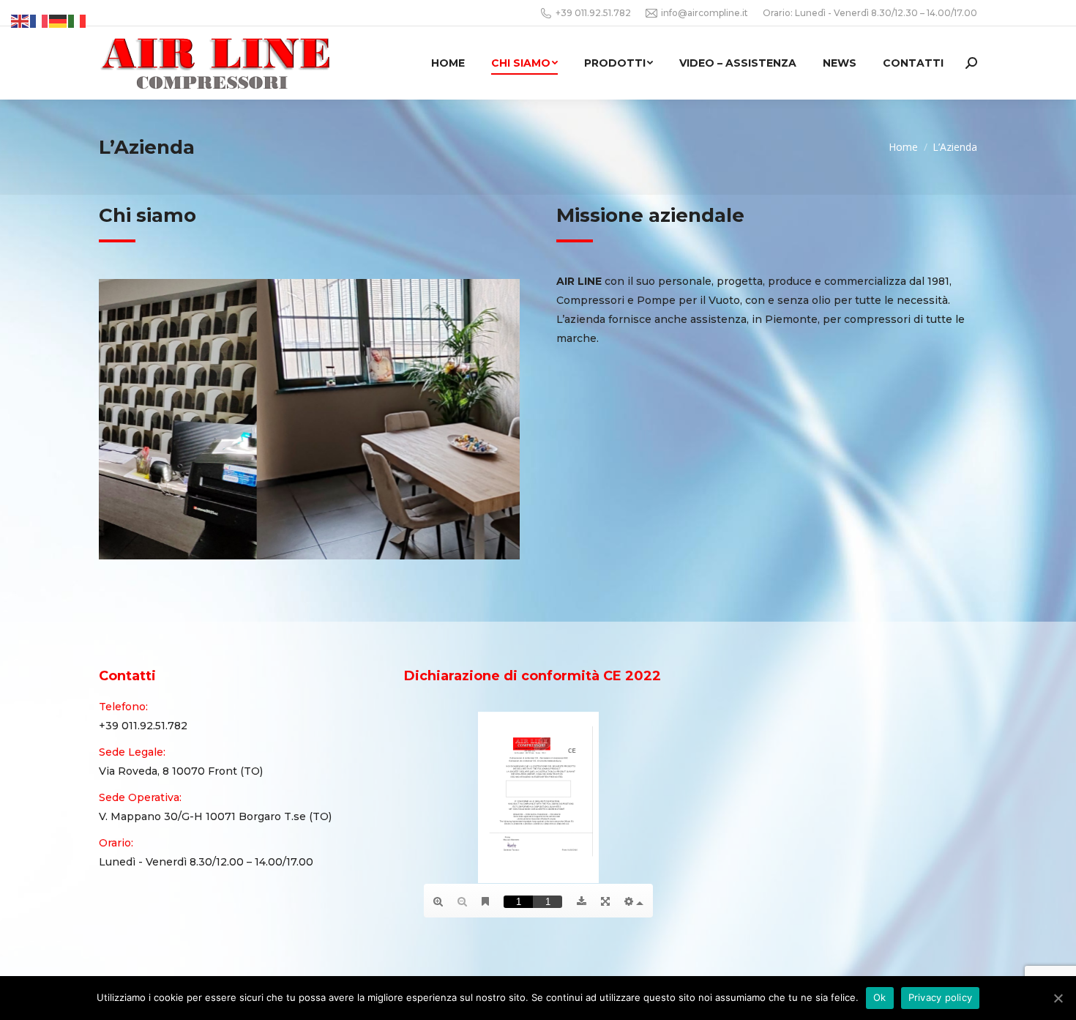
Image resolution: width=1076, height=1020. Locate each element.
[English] (20, 20)
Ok (879, 997)
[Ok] (1057, 998)
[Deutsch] (58, 20)
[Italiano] (77, 20)
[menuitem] (448, 63)
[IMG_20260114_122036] (308, 419)
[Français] (39, 20)
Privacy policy (940, 997)
